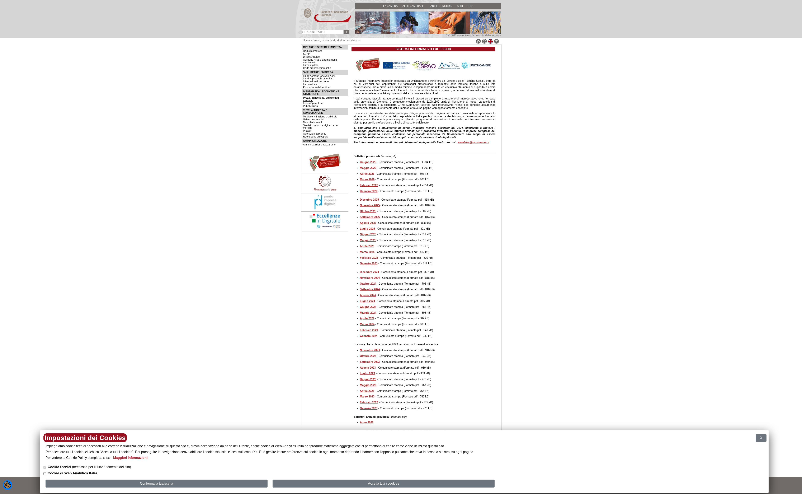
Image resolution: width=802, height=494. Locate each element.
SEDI (460, 6)
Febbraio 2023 (369, 402)
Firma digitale (311, 65)
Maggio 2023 (368, 385)
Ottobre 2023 (368, 356)
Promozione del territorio (317, 87)
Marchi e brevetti (312, 122)
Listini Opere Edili (313, 103)
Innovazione (310, 84)
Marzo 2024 (367, 324)
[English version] (490, 43)
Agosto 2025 (368, 222)
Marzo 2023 (367, 396)
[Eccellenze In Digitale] (325, 227)
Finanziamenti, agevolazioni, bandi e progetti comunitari (319, 77)
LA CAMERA (390, 6)
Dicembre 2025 (369, 199)
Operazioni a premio (314, 133)
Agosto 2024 (368, 295)
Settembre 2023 (370, 361)
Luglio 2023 (367, 373)
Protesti (307, 131)
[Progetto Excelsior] (325, 170)
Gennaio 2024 (368, 335)
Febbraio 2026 (369, 185)
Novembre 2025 (370, 205)
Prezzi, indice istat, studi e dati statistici (321, 99)
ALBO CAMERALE (413, 6)
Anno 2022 (366, 422)
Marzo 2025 (367, 251)
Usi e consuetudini (313, 119)
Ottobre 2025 (368, 211)
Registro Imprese (312, 51)
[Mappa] (496, 43)
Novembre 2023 (370, 350)
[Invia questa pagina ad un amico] (478, 43)
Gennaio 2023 (368, 408)
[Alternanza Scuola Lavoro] (325, 190)
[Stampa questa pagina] (484, 43)
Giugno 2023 (368, 379)
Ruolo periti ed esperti (315, 136)
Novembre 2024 (370, 277)
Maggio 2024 (368, 312)
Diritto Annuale (311, 57)
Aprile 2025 (367, 246)
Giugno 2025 (368, 234)
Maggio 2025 (368, 240)
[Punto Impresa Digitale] (325, 208)
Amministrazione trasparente (319, 144)
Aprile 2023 (367, 390)
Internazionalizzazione (316, 81)
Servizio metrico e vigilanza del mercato (320, 126)
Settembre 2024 (370, 289)
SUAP (306, 54)
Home (306, 40)
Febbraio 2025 (369, 257)
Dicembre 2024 (369, 272)
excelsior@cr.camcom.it (473, 142)
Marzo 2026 (367, 179)
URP (470, 6)
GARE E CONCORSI (440, 6)
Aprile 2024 (367, 318)
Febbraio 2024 (369, 330)
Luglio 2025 (367, 228)
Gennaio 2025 (368, 263)
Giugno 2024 (368, 306)
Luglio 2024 (367, 301)
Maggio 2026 (368, 167)
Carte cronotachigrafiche (317, 68)
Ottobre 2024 (368, 283)
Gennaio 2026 (368, 191)
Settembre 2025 (370, 217)
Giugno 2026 (368, 162)
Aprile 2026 (367, 173)
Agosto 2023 (368, 367)
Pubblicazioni (311, 106)
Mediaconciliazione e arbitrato (320, 116)
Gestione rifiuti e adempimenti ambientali (320, 61)
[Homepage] (324, 22)
